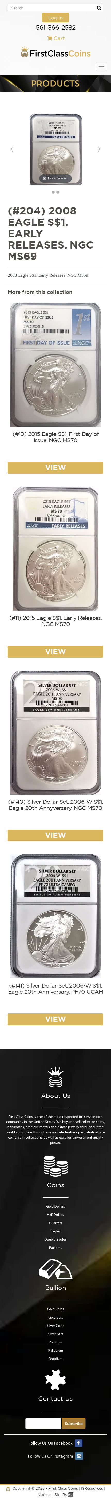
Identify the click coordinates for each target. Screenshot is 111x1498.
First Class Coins (63, 1488)
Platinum (55, 1342)
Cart (59, 38)
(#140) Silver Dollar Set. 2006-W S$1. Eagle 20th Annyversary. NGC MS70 (55, 805)
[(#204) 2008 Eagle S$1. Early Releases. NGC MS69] (53, 192)
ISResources (92, 1488)
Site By (61, 1495)
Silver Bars (55, 1334)
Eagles (56, 1231)
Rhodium (55, 1359)
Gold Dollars (55, 1207)
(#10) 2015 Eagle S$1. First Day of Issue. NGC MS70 (56, 437)
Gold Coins (55, 1309)
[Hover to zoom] (56, 149)
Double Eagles (56, 1240)
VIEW (55, 467)
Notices (44, 1495)
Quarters (55, 1223)
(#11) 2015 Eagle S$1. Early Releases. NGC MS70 (55, 621)
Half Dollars (55, 1215)
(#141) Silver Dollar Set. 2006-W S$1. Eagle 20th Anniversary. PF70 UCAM (55, 988)
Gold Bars (55, 1318)
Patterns (55, 1248)
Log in (55, 17)
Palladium (55, 1351)
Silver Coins (55, 1326)
